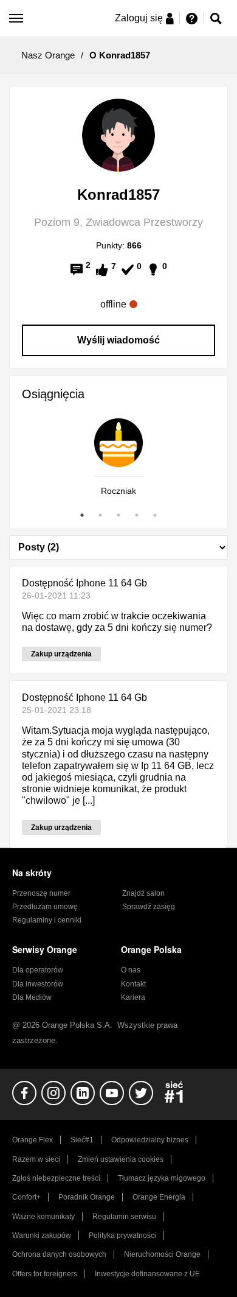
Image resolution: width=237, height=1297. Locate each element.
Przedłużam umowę (45, 906)
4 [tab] (137, 515)
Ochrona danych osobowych (59, 1254)
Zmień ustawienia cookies (120, 1159)
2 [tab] (100, 515)
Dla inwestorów (37, 984)
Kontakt (133, 984)
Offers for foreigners (44, 1274)
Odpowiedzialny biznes (149, 1140)
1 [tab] (82, 515)
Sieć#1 (82, 1140)
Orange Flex (32, 1140)
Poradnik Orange (86, 1197)
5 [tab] (155, 515)
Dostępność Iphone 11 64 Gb (84, 583)
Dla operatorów (37, 970)
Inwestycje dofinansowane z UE (147, 1274)
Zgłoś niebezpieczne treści (56, 1178)
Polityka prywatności (122, 1235)
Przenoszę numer (41, 893)
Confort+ (26, 1197)
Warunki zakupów (41, 1235)
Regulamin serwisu (124, 1216)
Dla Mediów (32, 997)
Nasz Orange (48, 55)
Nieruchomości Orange (162, 1254)
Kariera (133, 997)
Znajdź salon (143, 893)
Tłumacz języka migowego (161, 1178)
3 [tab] (118, 515)
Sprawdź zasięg (148, 906)
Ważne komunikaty (43, 1216)
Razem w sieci (36, 1159)
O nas (130, 970)
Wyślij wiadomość (118, 340)
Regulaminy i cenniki (46, 920)
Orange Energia (158, 1197)
